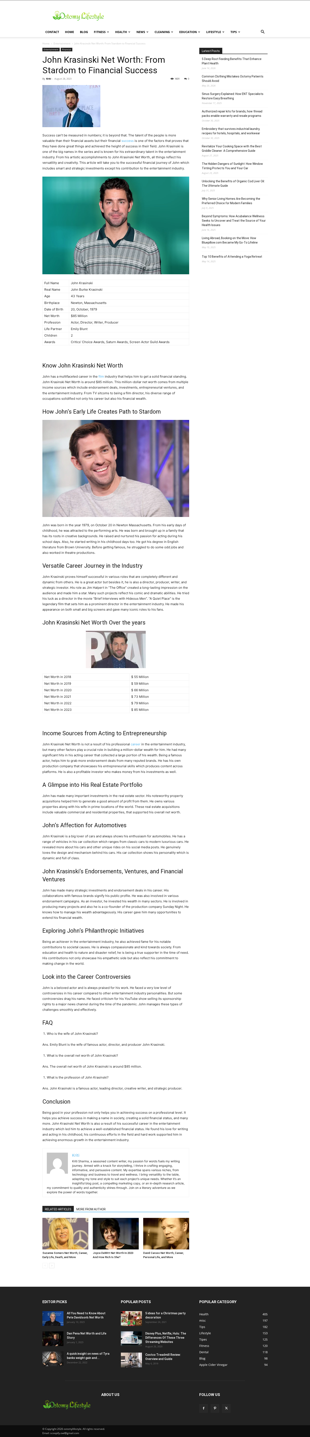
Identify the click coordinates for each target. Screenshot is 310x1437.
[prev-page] (45, 1265)
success (127, 141)
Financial (66, 49)
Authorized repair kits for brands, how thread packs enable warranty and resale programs (232, 113)
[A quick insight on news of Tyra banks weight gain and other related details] (52, 1359)
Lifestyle (213, 32)
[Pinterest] (215, 1408)
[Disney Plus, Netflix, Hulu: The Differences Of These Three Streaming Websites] (131, 1338)
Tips (233, 32)
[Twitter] (226, 1408)
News (140, 32)
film (101, 376)
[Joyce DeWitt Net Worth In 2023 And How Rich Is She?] (116, 1233)
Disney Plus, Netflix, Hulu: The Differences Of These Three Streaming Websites (165, 1338)
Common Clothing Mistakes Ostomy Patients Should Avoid (232, 79)
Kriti (48, 78)
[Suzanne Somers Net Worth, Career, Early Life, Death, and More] (65, 1233)
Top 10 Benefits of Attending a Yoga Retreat (232, 256)
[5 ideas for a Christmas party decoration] (131, 1318)
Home (69, 32)
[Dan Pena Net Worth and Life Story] (52, 1338)
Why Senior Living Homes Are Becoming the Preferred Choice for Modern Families (231, 201)
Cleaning (162, 32)
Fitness (100, 32)
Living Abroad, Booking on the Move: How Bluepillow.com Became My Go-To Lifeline (230, 240)
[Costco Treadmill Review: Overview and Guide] (131, 1360)
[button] (262, 32)
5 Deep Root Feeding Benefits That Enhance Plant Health (231, 61)
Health (121, 32)
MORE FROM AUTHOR (91, 1209)
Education (188, 32)
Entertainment (62, 43)
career (135, 744)
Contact (52, 32)
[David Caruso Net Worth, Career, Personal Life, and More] (166, 1233)
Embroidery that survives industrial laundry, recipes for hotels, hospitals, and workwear (231, 131)
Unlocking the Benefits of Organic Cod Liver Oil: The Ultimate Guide (233, 183)
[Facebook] (203, 1408)
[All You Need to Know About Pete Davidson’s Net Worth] (52, 1318)
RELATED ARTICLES (58, 1209)
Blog (84, 32)
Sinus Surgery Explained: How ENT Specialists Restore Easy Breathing (232, 96)
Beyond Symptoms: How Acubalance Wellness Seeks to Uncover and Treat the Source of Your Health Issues (234, 220)
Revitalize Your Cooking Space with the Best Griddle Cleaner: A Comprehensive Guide (232, 148)
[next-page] (51, 1265)
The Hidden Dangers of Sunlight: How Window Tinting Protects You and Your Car (232, 166)
